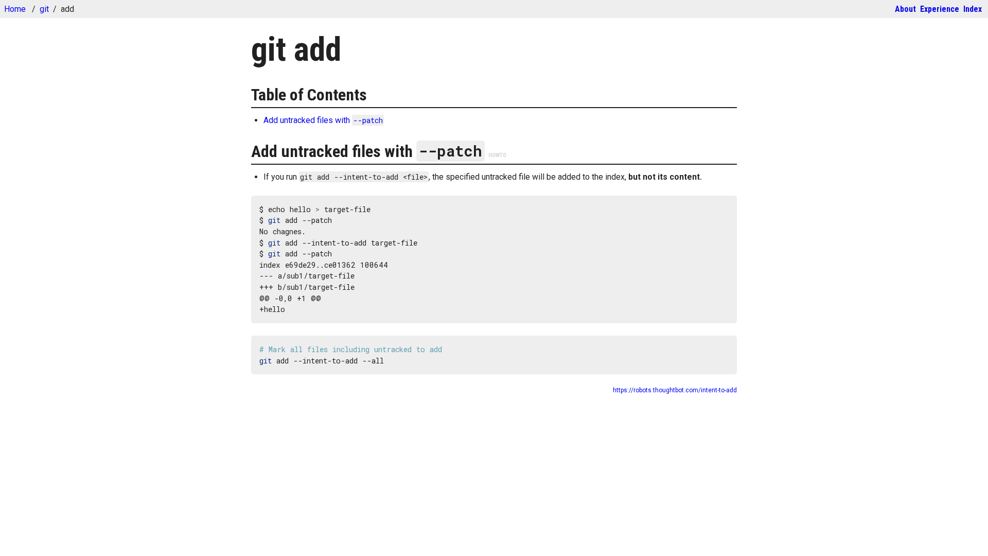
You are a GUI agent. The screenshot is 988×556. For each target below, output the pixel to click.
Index (972, 9)
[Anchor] (244, 94)
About (905, 9)
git (44, 9)
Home (15, 9)
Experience (939, 9)
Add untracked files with (323, 120)
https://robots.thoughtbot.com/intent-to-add (675, 390)
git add (296, 49)
